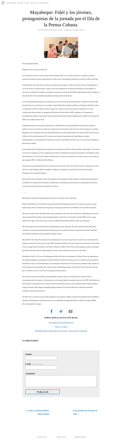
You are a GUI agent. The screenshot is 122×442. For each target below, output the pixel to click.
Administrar (80, 437)
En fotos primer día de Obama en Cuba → (85, 412)
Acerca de (42, 437)
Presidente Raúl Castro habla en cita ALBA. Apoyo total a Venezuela (61, 331)
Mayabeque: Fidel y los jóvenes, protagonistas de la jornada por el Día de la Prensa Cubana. (61, 18)
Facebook (51, 311)
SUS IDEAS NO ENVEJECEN (61, 323)
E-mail (34, 364)
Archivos (61, 437)
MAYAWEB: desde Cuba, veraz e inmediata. (28, 3)
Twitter (61, 311)
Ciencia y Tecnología (74, 30)
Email (70, 311)
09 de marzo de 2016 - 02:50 (50, 30)
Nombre (28, 354)
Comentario (30, 374)
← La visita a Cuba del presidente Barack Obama (36, 412)
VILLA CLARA (61, 327)
